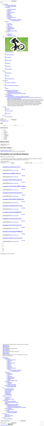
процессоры (9, 366)
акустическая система (11, 359)
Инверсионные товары (9, 399)
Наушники (9, 365)
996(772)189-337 (6, 352)
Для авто (4, 413)
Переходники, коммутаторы (10, 385)
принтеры (9, 383)
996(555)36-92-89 (6, 350)
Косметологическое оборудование (11, 402)
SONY (5, 139)
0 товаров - (5, 120)
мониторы (9, 363)
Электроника (5, 400)
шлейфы (9, 379)
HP (4, 130)
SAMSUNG (6, 134)
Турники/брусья (8, 396)
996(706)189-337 (6, 353)
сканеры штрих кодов (9, 388)
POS (3, 387)
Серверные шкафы (15, 371)
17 (3, 250)
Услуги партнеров (8, 418)
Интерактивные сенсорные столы (14, 406)
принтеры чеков (8, 391)
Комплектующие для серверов (15, 370)
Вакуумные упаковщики (12, 412)
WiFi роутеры (10, 382)
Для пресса (7, 398)
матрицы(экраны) (10, 377)
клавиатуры (9, 376)
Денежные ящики (8, 394)
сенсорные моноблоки (9, 389)
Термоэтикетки (8, 393)
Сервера (9, 369)
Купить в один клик (14, 170)
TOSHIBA (6, 135)
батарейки (9, 373)
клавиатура (9, 360)
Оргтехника (7, 381)
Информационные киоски (12, 405)
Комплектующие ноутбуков (5, 151)
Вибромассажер (10, 409)
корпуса (8, 361)
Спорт (4, 395)
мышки (8, 364)
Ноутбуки (7, 372)
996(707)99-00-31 (6, 349)
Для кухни (7, 410)
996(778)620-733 (6, 347)
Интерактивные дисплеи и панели (12, 404)
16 (3, 249)
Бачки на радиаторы (9, 415)
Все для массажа (8, 408)
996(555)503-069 (6, 346)
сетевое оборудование (11, 384)
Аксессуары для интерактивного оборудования (16, 407)
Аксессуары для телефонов (10, 401)
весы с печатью (8, 390)
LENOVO (6, 132)
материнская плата (11, 362)
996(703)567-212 (6, 345)
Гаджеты (6, 403)
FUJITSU (6, 138)
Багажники (7, 414)
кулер (8, 375)
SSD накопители (10, 378)
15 (3, 248)
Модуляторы (7, 416)
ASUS (5, 131)
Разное (4, 417)
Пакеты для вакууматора (12, 411)
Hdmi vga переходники (11, 386)
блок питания (10, 374)
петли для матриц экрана (12, 380)
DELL (5, 133)
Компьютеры (5, 357)
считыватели (7, 392)
